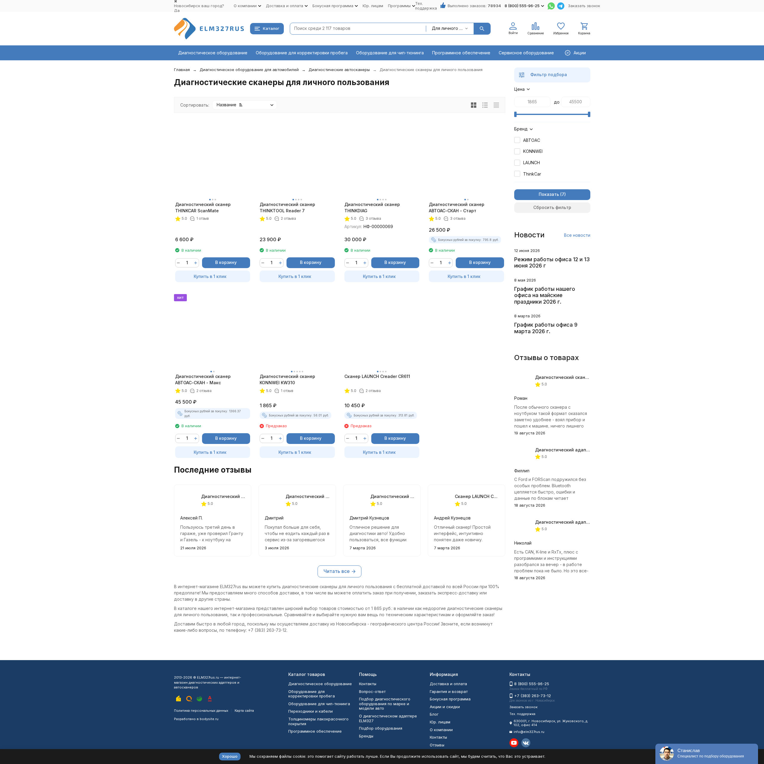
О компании (441, 729)
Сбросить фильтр (552, 207)
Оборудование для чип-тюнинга (390, 52)
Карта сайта (244, 710)
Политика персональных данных (201, 710)
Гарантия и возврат (449, 691)
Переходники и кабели (310, 711)
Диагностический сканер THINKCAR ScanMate (203, 207)
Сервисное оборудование (526, 52)
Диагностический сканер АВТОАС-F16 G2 (579, 377)
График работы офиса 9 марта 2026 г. (545, 328)
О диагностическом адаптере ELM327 (388, 718)
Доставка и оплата (448, 683)
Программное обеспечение (461, 52)
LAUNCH (531, 162)
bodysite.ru (209, 719)
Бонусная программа (450, 699)
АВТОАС (531, 140)
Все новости (577, 235)
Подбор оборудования (380, 728)
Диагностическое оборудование (212, 52)
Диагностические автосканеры (339, 69)
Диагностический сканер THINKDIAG (372, 207)
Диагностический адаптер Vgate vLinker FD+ (584, 449)
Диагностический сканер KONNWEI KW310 (287, 379)
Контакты (367, 683)
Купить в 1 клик (210, 276)
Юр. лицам (373, 5)
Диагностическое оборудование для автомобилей (249, 69)
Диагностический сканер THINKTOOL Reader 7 (287, 207)
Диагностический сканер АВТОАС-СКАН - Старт (456, 207)
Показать (549, 194)
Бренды (366, 736)
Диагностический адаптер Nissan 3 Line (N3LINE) (589, 522)
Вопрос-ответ (372, 691)
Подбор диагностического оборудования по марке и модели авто (384, 704)
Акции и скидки (445, 706)
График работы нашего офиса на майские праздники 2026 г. (544, 295)
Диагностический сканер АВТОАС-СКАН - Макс (203, 379)
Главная (182, 69)
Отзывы (437, 745)
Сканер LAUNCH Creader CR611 (377, 376)
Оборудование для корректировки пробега (302, 52)
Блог (434, 714)
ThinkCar (532, 173)
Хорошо (230, 756)
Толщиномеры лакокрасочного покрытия (318, 721)
